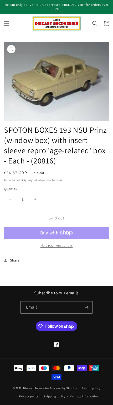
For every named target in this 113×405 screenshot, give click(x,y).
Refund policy (91, 388)
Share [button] (15, 260)
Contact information (84, 396)
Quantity (10, 189)
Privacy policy (29, 396)
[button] (6, 23)
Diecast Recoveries (36, 388)
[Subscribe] (86, 307)
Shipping (26, 180)
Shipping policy (54, 396)
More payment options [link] (56, 245)
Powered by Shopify (63, 388)
